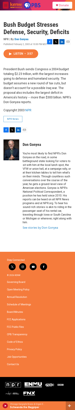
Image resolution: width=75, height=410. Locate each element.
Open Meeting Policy (18, 289)
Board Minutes (15, 312)
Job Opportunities (17, 357)
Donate (64, 5)
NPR (28, 110)
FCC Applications (16, 319)
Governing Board (16, 282)
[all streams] (70, 405)
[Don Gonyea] (11, 149)
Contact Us (13, 364)
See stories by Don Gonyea (40, 228)
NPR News (13, 119)
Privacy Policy (14, 349)
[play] (5, 405)
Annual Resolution (17, 297)
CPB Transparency (17, 334)
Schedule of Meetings (19, 304)
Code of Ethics (15, 342)
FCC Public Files (15, 327)
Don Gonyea (21, 39)
